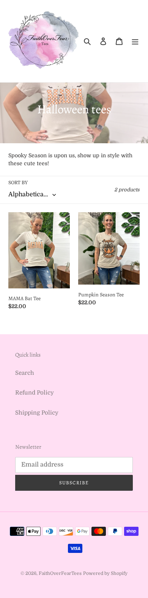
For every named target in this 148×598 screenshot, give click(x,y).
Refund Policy (34, 392)
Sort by (18, 182)
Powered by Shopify (105, 573)
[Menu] (135, 41)
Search (24, 372)
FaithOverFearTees (60, 573)
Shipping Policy (36, 412)
